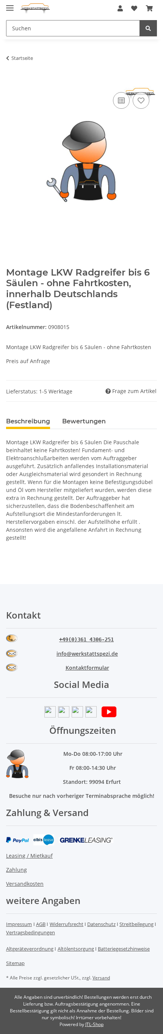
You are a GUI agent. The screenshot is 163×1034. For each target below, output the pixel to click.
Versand (101, 977)
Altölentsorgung (76, 948)
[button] (120, 8)
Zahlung (16, 869)
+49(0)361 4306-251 (86, 639)
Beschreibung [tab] (28, 421)
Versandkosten (25, 883)
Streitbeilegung (136, 924)
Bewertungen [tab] (84, 421)
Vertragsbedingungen (30, 932)
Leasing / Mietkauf (29, 855)
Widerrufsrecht (66, 924)
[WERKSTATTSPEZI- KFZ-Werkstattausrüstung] (35, 8)
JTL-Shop (94, 1024)
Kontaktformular (87, 667)
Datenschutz (101, 924)
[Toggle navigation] (10, 4)
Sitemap (15, 963)
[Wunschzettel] (134, 8)
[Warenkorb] (149, 8)
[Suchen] (148, 28)
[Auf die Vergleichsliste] (121, 100)
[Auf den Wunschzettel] (141, 100)
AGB (40, 924)
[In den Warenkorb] (12, 82)
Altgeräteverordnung (29, 948)
